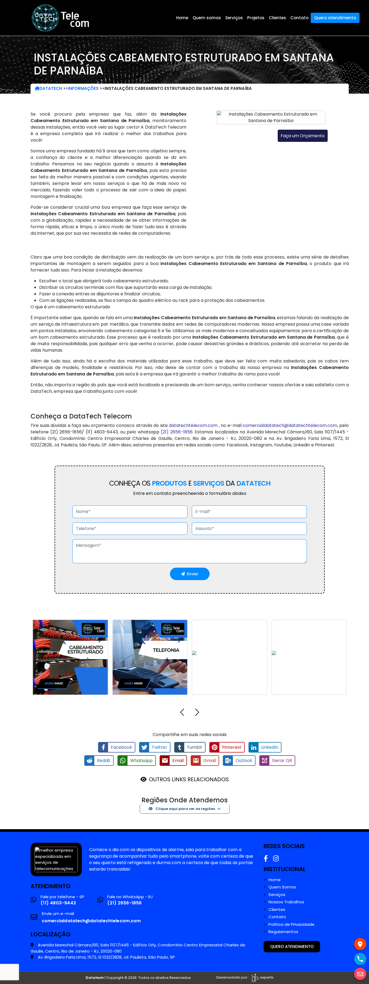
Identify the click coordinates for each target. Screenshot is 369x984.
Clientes (277, 18)
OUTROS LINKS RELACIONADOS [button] (189, 779)
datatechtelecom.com (193, 425)
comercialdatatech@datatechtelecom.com (290, 425)
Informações (83, 88)
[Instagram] (276, 858)
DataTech (50, 88)
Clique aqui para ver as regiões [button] (185, 808)
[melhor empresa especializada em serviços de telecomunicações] (56, 859)
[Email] (360, 974)
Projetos (255, 18)
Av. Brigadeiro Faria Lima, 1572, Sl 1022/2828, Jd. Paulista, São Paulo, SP (106, 957)
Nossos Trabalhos (286, 902)
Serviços (234, 18)
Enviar (193, 574)
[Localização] (360, 944)
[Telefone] (360, 959)
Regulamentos (283, 931)
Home (182, 18)
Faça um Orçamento (303, 136)
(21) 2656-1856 (177, 432)
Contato (299, 18)
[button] (182, 713)
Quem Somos (282, 887)
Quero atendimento (335, 18)
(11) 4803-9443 (58, 903)
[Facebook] (266, 858)
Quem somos (207, 18)
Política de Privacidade (291, 924)
